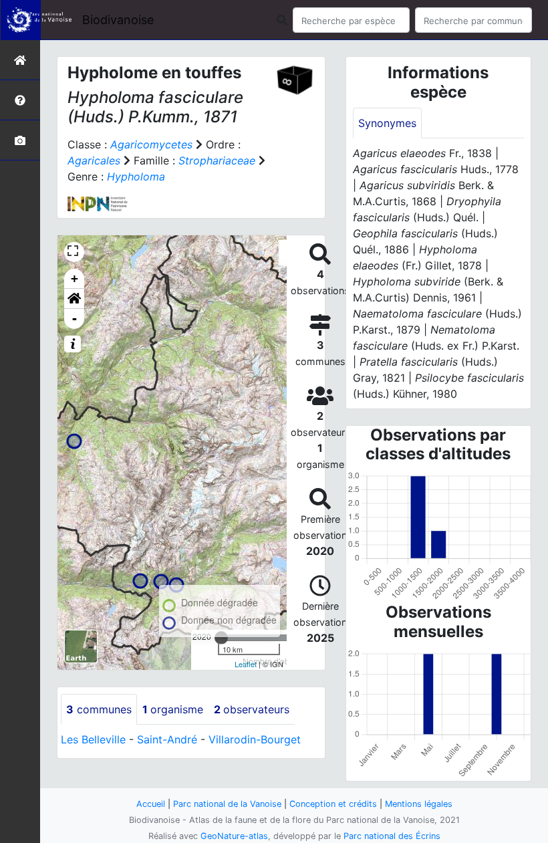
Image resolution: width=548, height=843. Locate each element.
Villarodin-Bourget (255, 739)
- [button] (74, 319)
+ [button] (74, 278)
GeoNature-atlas (234, 836)
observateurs (251, 709)
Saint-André (167, 739)
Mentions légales (418, 804)
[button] (74, 299)
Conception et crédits (333, 804)
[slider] (221, 637)
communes (99, 709)
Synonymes (387, 123)
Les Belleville (93, 739)
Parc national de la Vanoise (227, 804)
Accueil (150, 804)
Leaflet (246, 663)
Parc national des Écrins (392, 836)
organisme (172, 709)
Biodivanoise (118, 20)
